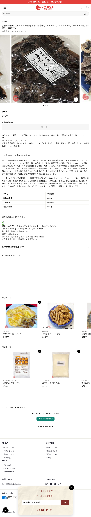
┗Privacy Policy (9, 465)
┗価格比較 (6, 458)
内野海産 (5, 31)
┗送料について (51, 447)
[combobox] (45, 13)
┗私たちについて (9, 447)
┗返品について (51, 454)
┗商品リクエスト (9, 454)
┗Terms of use (8, 468)
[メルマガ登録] (65, 502)
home (4, 22)
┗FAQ (48, 458)
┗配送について (51, 451)
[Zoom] (76, 99)
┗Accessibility (8, 472)
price (4, 111)
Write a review (46, 418)
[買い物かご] (87, 7)
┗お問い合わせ (8, 451)
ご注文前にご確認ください (13, 247)
